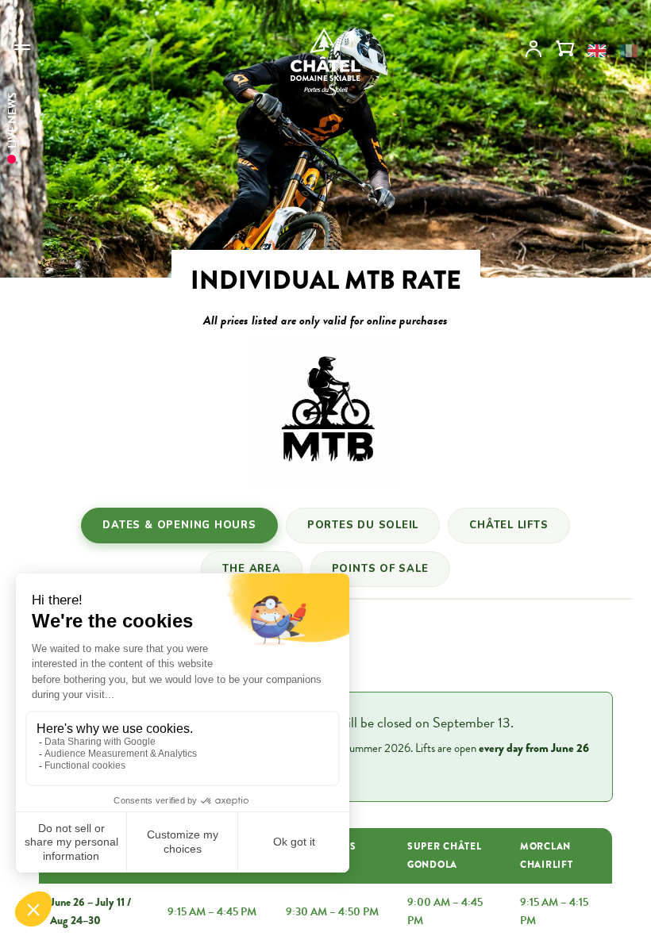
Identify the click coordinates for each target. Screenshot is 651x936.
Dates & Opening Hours (179, 525)
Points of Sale (380, 569)
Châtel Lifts (508, 525)
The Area (251, 569)
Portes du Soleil (362, 525)
